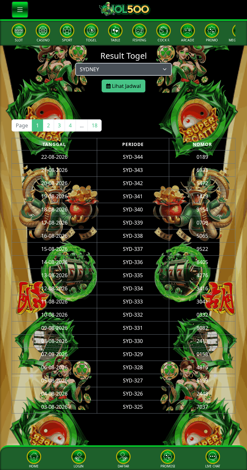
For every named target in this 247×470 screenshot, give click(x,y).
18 (94, 125)
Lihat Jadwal (126, 86)
